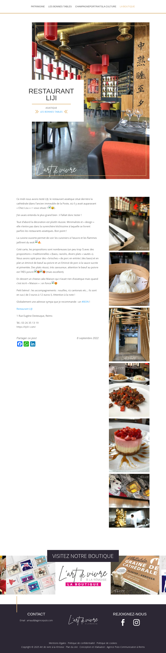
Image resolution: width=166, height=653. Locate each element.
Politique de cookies (107, 643)
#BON (85, 301)
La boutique (127, 6)
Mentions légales (57, 643)
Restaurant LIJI (24, 309)
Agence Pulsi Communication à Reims (126, 646)
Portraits (95, 6)
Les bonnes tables (60, 6)
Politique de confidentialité (81, 643)
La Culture (109, 6)
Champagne (82, 6)
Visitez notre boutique (83, 555)
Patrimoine (38, 6)
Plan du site (72, 646)
